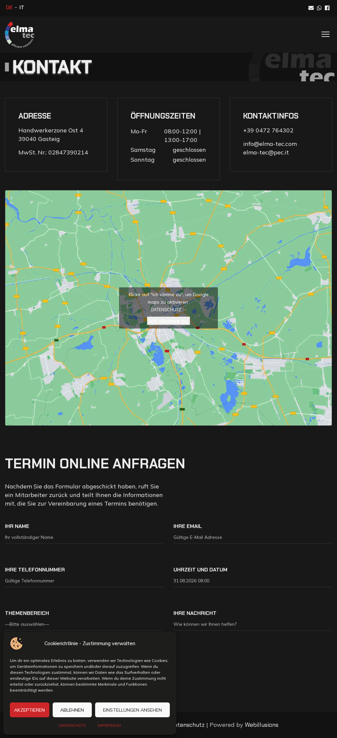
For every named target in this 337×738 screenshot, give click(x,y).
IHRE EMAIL (187, 525)
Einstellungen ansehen (132, 710)
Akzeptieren (29, 710)
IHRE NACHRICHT (195, 613)
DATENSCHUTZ (72, 725)
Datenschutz (187, 725)
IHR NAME (17, 525)
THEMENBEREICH (27, 613)
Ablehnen (72, 710)
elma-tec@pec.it (266, 152)
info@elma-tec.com (270, 144)
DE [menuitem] (9, 7)
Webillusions (261, 725)
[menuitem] (9, 7)
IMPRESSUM (109, 725)
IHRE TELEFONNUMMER (35, 569)
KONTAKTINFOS (270, 116)
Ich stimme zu (168, 320)
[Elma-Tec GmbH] (19, 34)
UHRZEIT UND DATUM (200, 569)
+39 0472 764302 (268, 130)
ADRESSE (34, 116)
